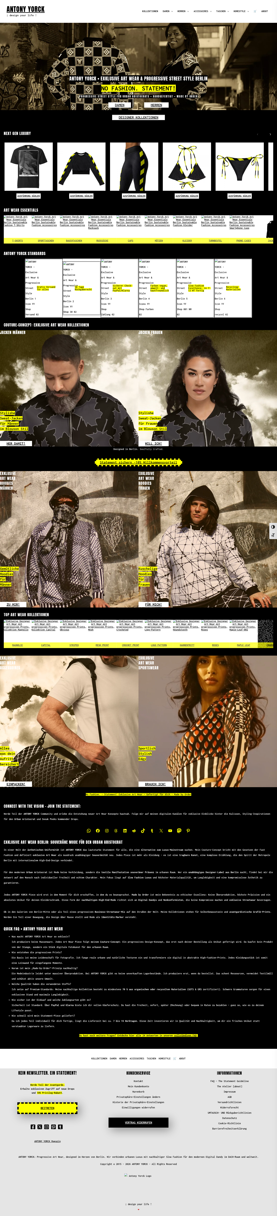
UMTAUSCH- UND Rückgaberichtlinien (229, 1112)
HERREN (181, 11)
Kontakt (138, 1081)
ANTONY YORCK (26, 9)
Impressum (230, 1091)
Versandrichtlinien (229, 1102)
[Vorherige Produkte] (257, 133)
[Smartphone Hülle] (192, 229)
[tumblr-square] (61, 1126)
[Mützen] (107, 229)
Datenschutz (229, 1118)
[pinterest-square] (54, 1126)
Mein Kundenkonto (138, 1086)
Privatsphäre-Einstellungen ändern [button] (138, 1097)
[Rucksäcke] (51, 229)
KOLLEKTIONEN (150, 11)
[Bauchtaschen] (22, 229)
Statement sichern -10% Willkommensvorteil (138, 462)
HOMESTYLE (240, 11)
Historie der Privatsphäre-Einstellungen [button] (138, 1102)
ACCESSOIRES (201, 11)
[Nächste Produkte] (269, 133)
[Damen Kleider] (135, 229)
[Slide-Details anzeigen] (22, 634)
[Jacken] (220, 229)
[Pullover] (248, 229)
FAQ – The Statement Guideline (229, 1081)
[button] (119, 105)
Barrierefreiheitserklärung (229, 1128)
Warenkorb (138, 1091)
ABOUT (264, 11)
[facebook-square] (33, 1126)
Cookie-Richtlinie (229, 1123)
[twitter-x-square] (40, 1126)
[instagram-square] (47, 1126)
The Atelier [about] (229, 1086)
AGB (230, 1097)
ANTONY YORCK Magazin (47, 1141)
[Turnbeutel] (164, 229)
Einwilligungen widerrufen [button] (138, 1107)
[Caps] (79, 229)
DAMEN (166, 11)
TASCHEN (221, 11)
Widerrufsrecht (229, 1107)
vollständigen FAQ (185, 1035)
